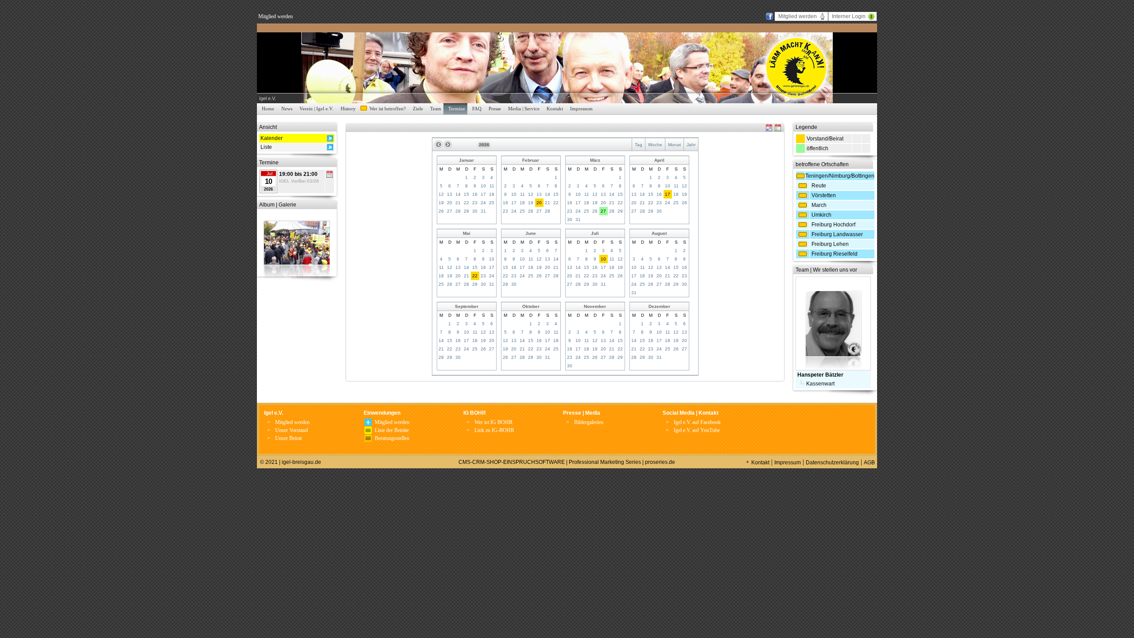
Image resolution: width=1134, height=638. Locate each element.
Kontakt (555, 108)
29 (466, 211)
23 (475, 202)
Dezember (659, 306)
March (819, 205)
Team (435, 108)
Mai (466, 233)
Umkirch (821, 215)
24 (483, 202)
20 (449, 202)
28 (458, 211)
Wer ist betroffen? (387, 108)
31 (483, 211)
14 (458, 194)
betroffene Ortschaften (822, 164)
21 (458, 202)
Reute (819, 186)
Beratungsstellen (392, 438)
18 (491, 194)
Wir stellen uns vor (835, 270)
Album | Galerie (277, 205)
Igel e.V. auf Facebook (697, 422)
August (659, 233)
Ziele (418, 108)
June (530, 233)
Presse (495, 108)
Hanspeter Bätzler (820, 375)
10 (483, 185)
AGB (869, 462)
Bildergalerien (588, 422)
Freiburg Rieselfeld (835, 254)
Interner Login (849, 16)
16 (475, 194)
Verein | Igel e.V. (316, 108)
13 (449, 194)
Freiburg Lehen (830, 244)
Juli (595, 233)
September (466, 306)
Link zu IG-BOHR (494, 430)
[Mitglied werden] (368, 424)
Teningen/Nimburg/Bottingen (839, 176)
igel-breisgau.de (301, 462)
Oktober (531, 306)
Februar (530, 160)
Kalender (271, 138)
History (348, 108)
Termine (456, 108)
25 (491, 202)
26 (441, 211)
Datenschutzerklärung (832, 462)
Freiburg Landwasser (837, 234)
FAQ (477, 108)
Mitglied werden (275, 16)
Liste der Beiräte (392, 430)
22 (466, 202)
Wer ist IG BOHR (493, 422)
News (286, 108)
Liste (266, 147)
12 (441, 194)
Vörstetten (824, 195)
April (659, 160)
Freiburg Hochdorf (833, 225)
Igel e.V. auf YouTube (697, 430)
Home (268, 108)
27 (449, 211)
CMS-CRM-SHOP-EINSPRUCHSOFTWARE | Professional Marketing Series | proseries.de (566, 462)
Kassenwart (820, 384)
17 (483, 194)
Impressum (581, 108)
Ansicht (268, 127)
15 (466, 194)
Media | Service (524, 108)
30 (475, 211)
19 (441, 202)
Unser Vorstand (291, 430)
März (595, 160)
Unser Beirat (288, 438)
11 (491, 185)
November (595, 306)
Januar (466, 160)
